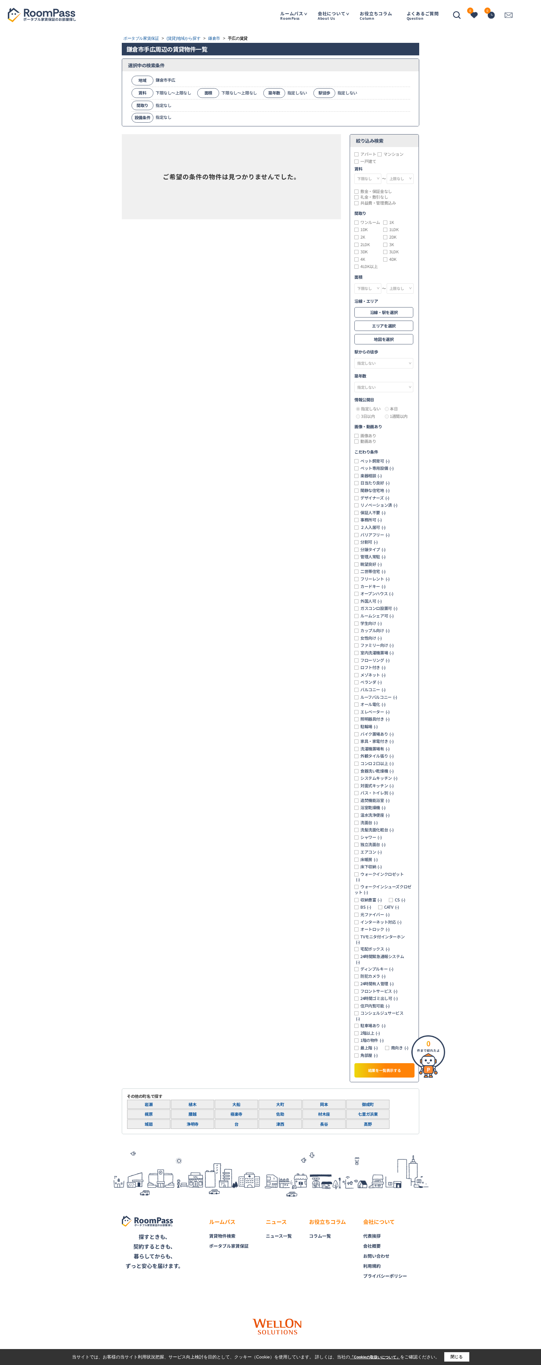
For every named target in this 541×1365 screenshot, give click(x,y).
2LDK (365, 244)
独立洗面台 (373, 844)
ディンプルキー (376, 969)
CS (400, 900)
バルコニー (373, 690)
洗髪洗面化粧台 (377, 830)
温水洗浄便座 (375, 815)
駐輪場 (369, 726)
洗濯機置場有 (375, 749)
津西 (280, 1124)
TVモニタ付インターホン (380, 939)
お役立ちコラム (376, 15)
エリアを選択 (384, 326)
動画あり (368, 441)
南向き (400, 1048)
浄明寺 (192, 1124)
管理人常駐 (373, 557)
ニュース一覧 (279, 1236)
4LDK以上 (369, 266)
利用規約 (372, 1266)
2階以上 (370, 1033)
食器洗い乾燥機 (377, 771)
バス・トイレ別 (377, 793)
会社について (332, 15)
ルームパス (291, 15)
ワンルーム (370, 222)
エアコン (371, 852)
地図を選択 (384, 339)
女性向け (371, 638)
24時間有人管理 (377, 984)
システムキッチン (379, 778)
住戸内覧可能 (375, 1006)
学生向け (371, 623)
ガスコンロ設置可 (379, 608)
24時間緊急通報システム (380, 959)
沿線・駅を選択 (384, 312)
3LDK (394, 252)
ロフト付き (373, 667)
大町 (280, 1104)
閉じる (457, 1356)
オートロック (375, 929)
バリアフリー (375, 535)
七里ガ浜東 (368, 1114)
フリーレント (375, 579)
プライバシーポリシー (385, 1276)
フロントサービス (379, 991)
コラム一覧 (320, 1236)
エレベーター (375, 712)
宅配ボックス (375, 949)
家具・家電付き (377, 741)
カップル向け (375, 630)
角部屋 (369, 1055)
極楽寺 (236, 1114)
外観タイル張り (377, 756)
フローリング (375, 660)
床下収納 (371, 867)
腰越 (192, 1114)
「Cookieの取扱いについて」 (375, 1357)
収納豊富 (371, 900)
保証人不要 (373, 512)
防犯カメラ (373, 976)
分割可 (369, 542)
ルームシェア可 (377, 616)
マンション (393, 154)
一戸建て (368, 161)
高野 (368, 1124)
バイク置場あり (377, 734)
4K (362, 259)
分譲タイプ (373, 549)
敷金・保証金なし (376, 191)
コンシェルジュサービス (380, 1015)
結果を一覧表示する (384, 1070)
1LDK (394, 229)
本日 (394, 409)
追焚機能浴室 (375, 800)
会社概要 (372, 1246)
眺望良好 (371, 564)
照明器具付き (375, 719)
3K (391, 244)
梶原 (148, 1114)
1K (391, 222)
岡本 (324, 1104)
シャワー (371, 837)
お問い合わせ (376, 1256)
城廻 (148, 1124)
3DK (364, 252)
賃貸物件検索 (222, 1236)
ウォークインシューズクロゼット (382, 890)
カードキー (373, 586)
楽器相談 (371, 476)
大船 (236, 1104)
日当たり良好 (375, 483)
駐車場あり (373, 1025)
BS (365, 907)
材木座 (324, 1114)
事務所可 (371, 520)
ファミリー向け (377, 645)
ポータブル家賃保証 (229, 1246)
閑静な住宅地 (375, 490)
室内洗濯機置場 (377, 653)
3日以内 (368, 416)
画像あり (368, 436)
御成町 (368, 1104)
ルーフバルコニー (378, 697)
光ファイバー (375, 914)
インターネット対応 (380, 922)
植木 (192, 1104)
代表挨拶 (372, 1236)
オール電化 (373, 704)
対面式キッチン (377, 786)
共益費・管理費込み (378, 203)
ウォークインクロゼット (380, 876)
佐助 (280, 1114)
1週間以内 (399, 416)
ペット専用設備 (377, 468)
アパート (368, 154)
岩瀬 (148, 1104)
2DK (393, 237)
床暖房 (369, 859)
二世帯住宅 (373, 571)
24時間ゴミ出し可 (379, 998)
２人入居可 (373, 527)
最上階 (369, 1048)
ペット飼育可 (375, 461)
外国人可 (371, 601)
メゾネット (373, 675)
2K (362, 237)
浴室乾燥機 (373, 807)
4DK (393, 259)
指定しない (371, 409)
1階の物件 (372, 1040)
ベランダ (371, 682)
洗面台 (369, 822)
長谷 (324, 1124)
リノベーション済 (379, 505)
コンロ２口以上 (377, 763)
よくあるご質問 (423, 15)
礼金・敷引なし (374, 197)
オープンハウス (376, 593)
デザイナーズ (374, 498)
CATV (391, 907)
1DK (364, 229)
